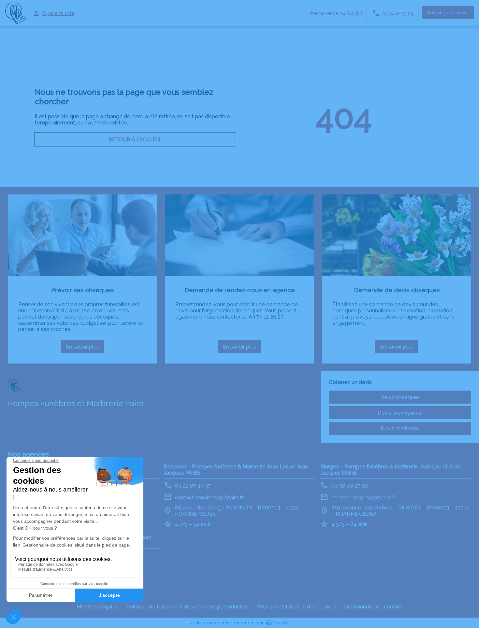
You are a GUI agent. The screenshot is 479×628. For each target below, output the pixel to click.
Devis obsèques (400, 397)
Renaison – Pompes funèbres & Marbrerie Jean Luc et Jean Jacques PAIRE (236, 470)
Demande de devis (448, 12)
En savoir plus (85, 348)
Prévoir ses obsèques (82, 289)
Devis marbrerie (400, 428)
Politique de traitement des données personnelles (187, 607)
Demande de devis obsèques (397, 289)
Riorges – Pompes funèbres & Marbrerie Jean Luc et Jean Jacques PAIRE (390, 470)
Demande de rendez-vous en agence (239, 289)
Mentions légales (97, 607)
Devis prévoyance (400, 413)
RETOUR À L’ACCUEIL (135, 139)
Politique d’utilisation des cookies (296, 607)
